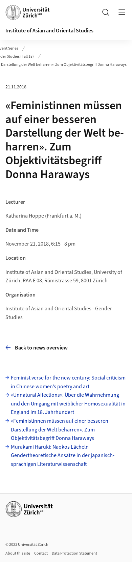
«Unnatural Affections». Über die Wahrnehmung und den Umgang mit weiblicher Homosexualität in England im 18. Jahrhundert (68, 403)
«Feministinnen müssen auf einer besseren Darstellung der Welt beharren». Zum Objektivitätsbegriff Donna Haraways (59, 429)
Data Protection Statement (74, 553)
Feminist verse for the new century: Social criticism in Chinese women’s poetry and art (68, 382)
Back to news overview (41, 348)
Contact (41, 553)
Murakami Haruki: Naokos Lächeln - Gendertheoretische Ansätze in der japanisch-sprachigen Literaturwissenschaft (62, 455)
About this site (17, 553)
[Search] (105, 12)
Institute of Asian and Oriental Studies (49, 30)
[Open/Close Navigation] (122, 12)
